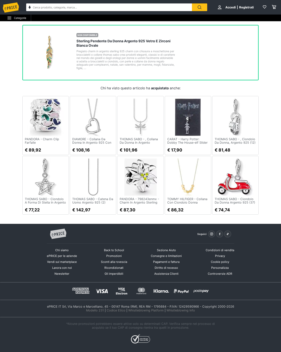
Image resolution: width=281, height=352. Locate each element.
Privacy (220, 256)
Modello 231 (95, 310)
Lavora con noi (62, 268)
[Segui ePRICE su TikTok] (227, 234)
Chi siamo (62, 250)
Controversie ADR (220, 273)
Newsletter (61, 273)
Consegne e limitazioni (166, 256)
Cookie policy (220, 262)
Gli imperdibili (114, 273)
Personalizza (220, 268)
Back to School (114, 250)
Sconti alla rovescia (114, 262)
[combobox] (109, 7)
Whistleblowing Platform (146, 310)
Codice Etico (116, 310)
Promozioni (114, 256)
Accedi (230, 7)
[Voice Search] (29, 8)
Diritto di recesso (166, 268)
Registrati (246, 7)
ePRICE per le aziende (62, 256)
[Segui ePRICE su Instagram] (211, 234)
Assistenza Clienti (166, 273)
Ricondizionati (113, 268)
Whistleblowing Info (180, 310)
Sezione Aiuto (166, 250)
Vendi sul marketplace (62, 262)
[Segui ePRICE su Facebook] (219, 234)
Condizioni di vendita (220, 250)
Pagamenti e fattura (166, 262)
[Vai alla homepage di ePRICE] (58, 234)
